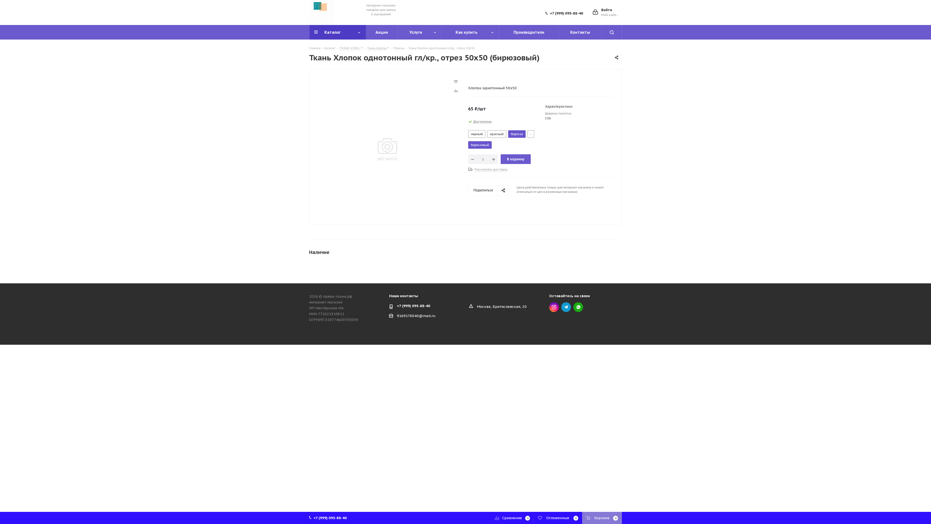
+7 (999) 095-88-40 (566, 13)
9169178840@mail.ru (416, 315)
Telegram (566, 307)
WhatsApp (578, 307)
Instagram (554, 307)
